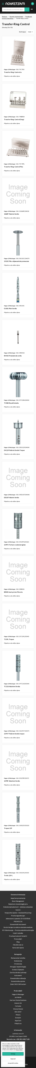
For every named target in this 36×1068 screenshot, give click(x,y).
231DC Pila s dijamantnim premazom (16, 261)
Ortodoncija (18, 964)
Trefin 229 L (8, 875)
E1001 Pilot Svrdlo (10, 308)
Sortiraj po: (22, 32)
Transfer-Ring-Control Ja (13, 72)
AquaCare (18, 1020)
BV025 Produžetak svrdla (13, 356)
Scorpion (18, 1018)
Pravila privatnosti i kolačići (18, 936)
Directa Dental (18, 1009)
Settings (13, 1054)
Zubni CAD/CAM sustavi (18, 984)
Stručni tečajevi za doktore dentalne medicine (18, 927)
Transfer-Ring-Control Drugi (14, 119)
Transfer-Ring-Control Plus (13, 167)
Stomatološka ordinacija (18, 978)
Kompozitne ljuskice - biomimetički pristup (18, 913)
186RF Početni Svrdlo (11, 214)
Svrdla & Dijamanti (18, 969)
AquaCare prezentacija (18, 898)
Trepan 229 (8, 828)
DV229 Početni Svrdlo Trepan (14, 450)
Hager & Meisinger (18, 994)
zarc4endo (18, 997)
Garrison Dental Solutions (18, 1000)
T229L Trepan (9, 639)
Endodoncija (18, 961)
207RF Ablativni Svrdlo (12, 781)
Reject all (13, 1059)
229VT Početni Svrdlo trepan (14, 734)
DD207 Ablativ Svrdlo (11, 497)
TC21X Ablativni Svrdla (12, 686)
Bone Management (18, 901)
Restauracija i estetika (18, 958)
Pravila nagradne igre (18, 916)
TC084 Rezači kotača (11, 403)
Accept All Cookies (13, 1063)
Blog (18, 942)
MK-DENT (18, 1012)
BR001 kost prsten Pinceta (13, 592)
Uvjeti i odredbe (18, 933)
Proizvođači (18, 939)
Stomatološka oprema (18, 981)
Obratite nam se (18, 945)
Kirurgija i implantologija (18, 967)
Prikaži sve (18, 1023)
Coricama (18, 1006)
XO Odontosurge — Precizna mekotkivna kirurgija (18, 930)
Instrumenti (18, 975)
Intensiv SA (18, 1003)
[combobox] (31, 9)
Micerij (18, 1015)
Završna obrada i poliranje (18, 972)
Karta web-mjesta (18, 948)
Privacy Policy (19, 1049)
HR (32, 9)
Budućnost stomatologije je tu (18, 904)
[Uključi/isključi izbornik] (3, 3)
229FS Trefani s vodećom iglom (15, 545)
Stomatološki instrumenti (18, 924)
